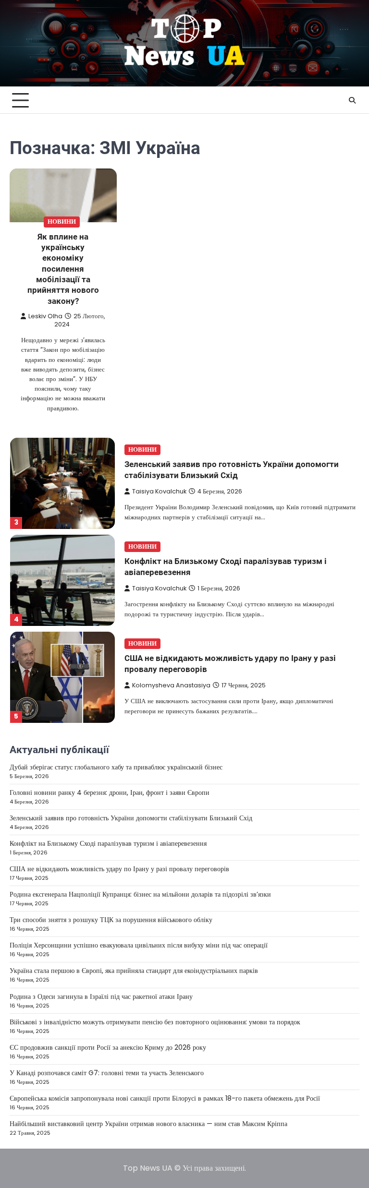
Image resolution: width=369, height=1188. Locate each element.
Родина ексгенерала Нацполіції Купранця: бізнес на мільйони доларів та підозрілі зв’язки (140, 894)
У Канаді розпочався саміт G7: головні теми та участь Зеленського (107, 1073)
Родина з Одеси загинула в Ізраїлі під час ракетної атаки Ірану (101, 996)
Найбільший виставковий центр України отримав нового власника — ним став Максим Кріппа (148, 1123)
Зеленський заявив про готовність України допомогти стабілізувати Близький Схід (131, 818)
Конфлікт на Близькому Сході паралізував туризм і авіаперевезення (108, 843)
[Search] (352, 100)
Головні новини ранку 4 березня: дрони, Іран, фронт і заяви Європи (109, 792)
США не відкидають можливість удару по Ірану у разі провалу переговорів (119, 869)
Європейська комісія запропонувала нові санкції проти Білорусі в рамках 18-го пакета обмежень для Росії (165, 1098)
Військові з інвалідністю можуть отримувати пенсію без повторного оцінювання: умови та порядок (155, 1022)
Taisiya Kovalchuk (159, 491)
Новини (62, 221)
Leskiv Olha (45, 316)
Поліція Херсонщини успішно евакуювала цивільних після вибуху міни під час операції (139, 945)
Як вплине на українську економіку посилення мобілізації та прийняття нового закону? (63, 269)
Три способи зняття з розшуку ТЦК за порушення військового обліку (111, 919)
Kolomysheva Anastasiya (171, 685)
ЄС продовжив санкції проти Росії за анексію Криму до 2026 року (108, 1047)
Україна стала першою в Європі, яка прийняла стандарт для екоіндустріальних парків (134, 970)
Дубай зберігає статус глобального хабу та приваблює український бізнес (116, 767)
